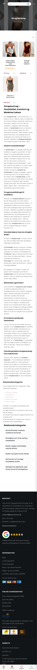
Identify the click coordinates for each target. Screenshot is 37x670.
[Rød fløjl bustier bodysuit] (26, 49)
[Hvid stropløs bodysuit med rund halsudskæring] (10, 49)
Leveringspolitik (8, 561)
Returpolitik (6, 606)
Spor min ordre (7, 518)
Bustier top (9, 397)
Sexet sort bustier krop (10, 96)
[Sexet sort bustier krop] (10, 84)
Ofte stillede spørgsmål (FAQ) (13, 596)
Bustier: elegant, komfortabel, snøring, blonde (16, 447)
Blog (4, 558)
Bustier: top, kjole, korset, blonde (17, 454)
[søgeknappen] (28, 4)
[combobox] (17, 4)
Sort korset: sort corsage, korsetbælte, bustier (15, 460)
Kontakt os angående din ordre (13, 522)
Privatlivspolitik (8, 564)
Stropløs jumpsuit (12, 392)
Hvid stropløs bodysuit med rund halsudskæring (10, 63)
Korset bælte (10, 401)
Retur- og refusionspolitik (11, 567)
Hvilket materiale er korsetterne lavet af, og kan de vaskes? (17, 411)
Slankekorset (10, 395)
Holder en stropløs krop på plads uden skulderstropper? (16, 407)
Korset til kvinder (11, 399)
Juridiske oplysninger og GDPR (13, 574)
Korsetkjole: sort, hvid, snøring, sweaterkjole (17, 439)
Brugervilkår (6, 603)
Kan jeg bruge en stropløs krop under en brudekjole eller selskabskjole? (17, 420)
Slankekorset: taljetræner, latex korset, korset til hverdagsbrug (16, 468)
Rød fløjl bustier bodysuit (27, 62)
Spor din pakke (7, 599)
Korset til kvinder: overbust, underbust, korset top (15, 431)
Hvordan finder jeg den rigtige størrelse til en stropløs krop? (18, 416)
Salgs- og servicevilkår (10, 571)
